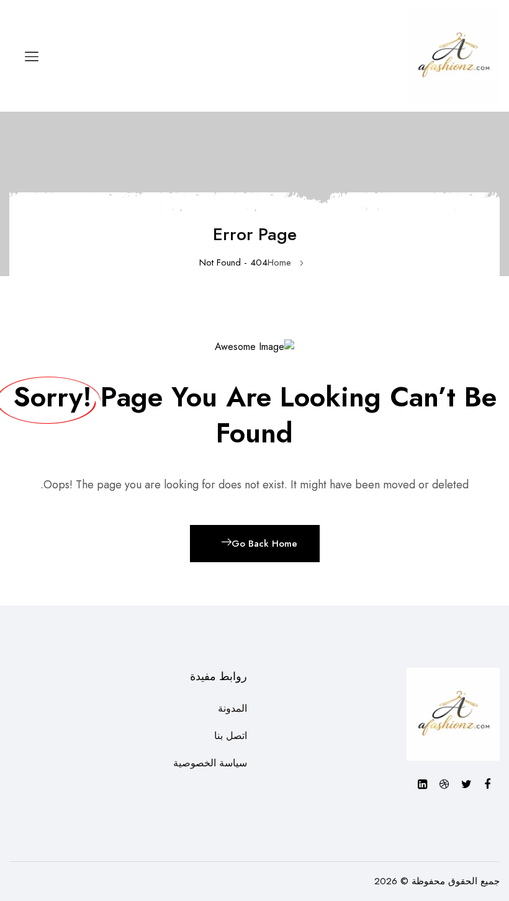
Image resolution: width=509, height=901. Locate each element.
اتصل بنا (230, 735)
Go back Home (264, 543)
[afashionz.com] (453, 55)
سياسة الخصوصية (210, 763)
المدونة (232, 708)
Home (279, 262)
